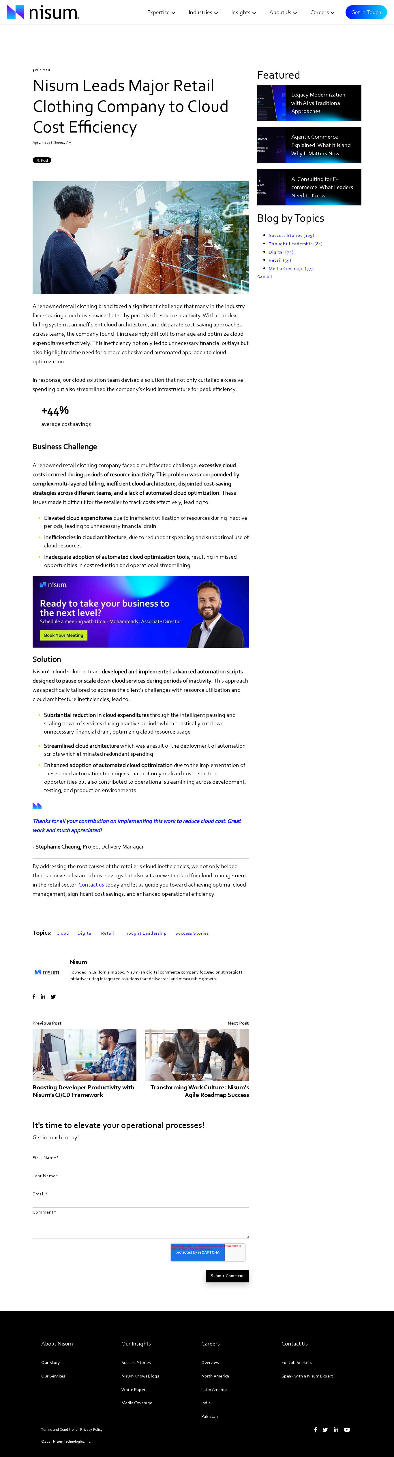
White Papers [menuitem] (134, 1389)
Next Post (238, 1023)
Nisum (78, 962)
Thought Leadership (145, 933)
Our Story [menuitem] (50, 1362)
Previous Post (47, 1023)
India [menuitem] (206, 1402)
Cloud (63, 933)
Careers (319, 12)
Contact (91, 884)
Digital (85, 933)
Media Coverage (291, 268)
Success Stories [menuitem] (136, 1362)
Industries (200, 12)
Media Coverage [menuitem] (136, 1402)
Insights (240, 12)
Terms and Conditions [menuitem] (59, 1429)
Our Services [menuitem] (53, 1376)
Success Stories (192, 933)
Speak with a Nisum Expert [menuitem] (307, 1376)
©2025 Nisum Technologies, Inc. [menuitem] (66, 1441)
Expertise (158, 12)
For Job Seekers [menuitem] (297, 1362)
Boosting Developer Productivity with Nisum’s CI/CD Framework (83, 1091)
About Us (280, 12)
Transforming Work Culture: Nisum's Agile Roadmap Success (200, 1091)
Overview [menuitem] (210, 1362)
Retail (107, 933)
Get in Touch (366, 12)
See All (264, 276)
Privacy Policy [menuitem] (91, 1429)
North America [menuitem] (215, 1376)
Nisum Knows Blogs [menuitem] (140, 1376)
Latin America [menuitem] (214, 1389)
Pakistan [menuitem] (209, 1416)
